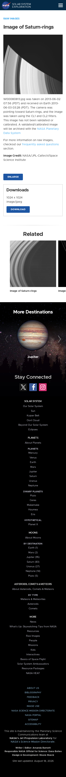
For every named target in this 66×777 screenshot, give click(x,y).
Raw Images (11, 18)
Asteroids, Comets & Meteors (33, 584)
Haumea (33, 509)
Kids (33, 650)
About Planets (33, 443)
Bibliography (33, 692)
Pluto (33, 495)
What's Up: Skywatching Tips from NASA (33, 626)
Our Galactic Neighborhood (19, 13)
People (33, 640)
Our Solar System (33, 406)
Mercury (33, 453)
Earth (33, 462)
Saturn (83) (33, 562)
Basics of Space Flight (33, 659)
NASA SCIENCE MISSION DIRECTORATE (33, 711)
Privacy (33, 701)
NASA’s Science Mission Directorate (33, 742)
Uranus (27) (33, 566)
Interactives (33, 654)
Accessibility (33, 724)
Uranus (33, 481)
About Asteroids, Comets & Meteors (33, 589)
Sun (33, 411)
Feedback (33, 697)
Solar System (33, 401)
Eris (33, 514)
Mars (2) (33, 552)
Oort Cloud (33, 420)
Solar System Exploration (19, 5)
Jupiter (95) (33, 557)
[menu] (61, 5)
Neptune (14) (33, 571)
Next (59, 339)
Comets (33, 608)
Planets (33, 438)
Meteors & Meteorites (33, 599)
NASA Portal (33, 715)
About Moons (33, 537)
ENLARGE (13, 177)
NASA (4, 5)
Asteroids (33, 604)
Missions (33, 645)
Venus (33, 457)
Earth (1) (33, 548)
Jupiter (32, 357)
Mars (33, 467)
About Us (33, 688)
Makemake (33, 505)
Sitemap (33, 720)
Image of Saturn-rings (23, 291)
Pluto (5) (33, 576)
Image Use (33, 706)
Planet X (33, 524)
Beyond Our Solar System (33, 425)
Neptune (33, 485)
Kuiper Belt (33, 415)
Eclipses (33, 429)
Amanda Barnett (42, 748)
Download (18, 209)
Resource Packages (33, 668)
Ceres (33, 500)
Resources (33, 631)
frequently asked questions (40, 144)
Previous (7, 339)
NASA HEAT (33, 673)
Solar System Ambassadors (33, 664)
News (33, 622)
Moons (33, 533)
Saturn (33, 476)
